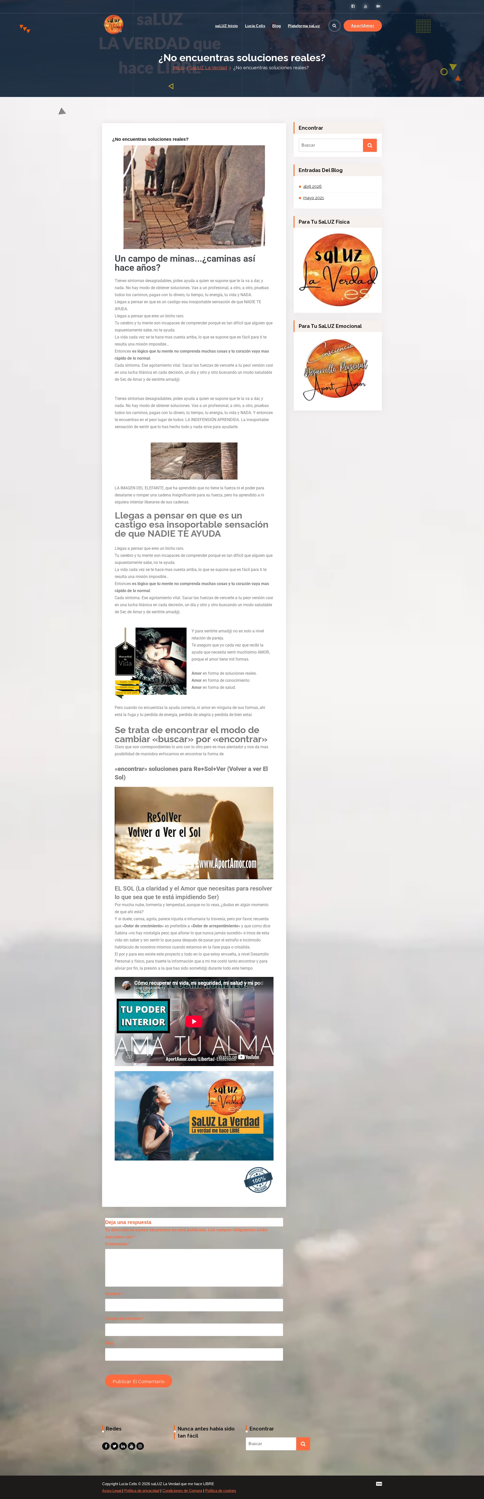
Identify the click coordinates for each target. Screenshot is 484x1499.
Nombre (114, 1294)
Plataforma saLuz (304, 26)
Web (109, 1343)
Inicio (178, 67)
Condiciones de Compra (182, 1491)
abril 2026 (312, 186)
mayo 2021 (313, 197)
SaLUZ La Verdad (208, 67)
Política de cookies (220, 1491)
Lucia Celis (255, 26)
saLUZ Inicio (226, 26)
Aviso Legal (112, 1491)
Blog (276, 26)
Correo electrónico (124, 1318)
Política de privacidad (141, 1491)
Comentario (117, 1244)
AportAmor (362, 25)
